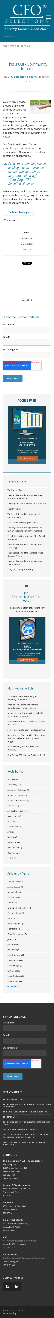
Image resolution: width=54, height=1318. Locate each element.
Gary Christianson (17, 934)
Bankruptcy (14, 842)
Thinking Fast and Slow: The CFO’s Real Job (27, 503)
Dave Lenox (14, 918)
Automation (14, 826)
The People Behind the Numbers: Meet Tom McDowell (25, 563)
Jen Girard (13, 949)
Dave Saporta (15, 923)
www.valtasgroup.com (14, 1261)
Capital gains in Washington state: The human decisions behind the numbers (25, 529)
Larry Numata (15, 981)
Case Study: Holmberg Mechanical (23, 522)
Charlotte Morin (16, 913)
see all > (14, 986)
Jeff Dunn (13, 944)
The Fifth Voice (14, 508)
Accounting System (17, 795)
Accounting (14, 784)
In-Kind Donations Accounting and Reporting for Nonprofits (23, 698)
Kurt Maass (14, 970)
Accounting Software (18, 790)
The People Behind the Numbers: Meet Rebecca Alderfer (25, 554)
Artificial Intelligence (18, 811)
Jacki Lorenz (14, 939)
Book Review (15, 847)
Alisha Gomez (15, 887)
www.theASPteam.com (14, 1244)
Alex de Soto (15, 881)
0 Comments (11, 220)
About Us (13, 779)
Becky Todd (14, 892)
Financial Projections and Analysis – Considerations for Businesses (24, 706)
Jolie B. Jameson (16, 955)
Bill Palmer (14, 897)
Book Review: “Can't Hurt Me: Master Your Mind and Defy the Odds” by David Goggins (26, 738)
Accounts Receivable (18, 800)
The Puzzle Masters (17, 490)
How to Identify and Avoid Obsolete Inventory (24, 748)
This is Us (27, 249)
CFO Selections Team (22, 76)
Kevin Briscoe (15, 960)
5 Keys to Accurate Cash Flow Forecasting (26, 729)
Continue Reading (18, 212)
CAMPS (12, 902)
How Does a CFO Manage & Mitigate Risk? (26, 755)
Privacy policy (9, 1313)
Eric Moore (14, 928)
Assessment (14, 816)
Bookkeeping (15, 853)
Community (27, 238)
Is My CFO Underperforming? (20, 569)
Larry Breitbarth (16, 976)
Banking (12, 837)
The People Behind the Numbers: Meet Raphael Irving (25, 516)
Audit (11, 821)
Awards (12, 831)
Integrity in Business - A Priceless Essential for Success (27, 723)
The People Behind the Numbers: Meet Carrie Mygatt (25, 546)
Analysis (13, 805)
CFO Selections (27, 244)
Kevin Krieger (15, 965)
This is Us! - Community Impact (27, 66)
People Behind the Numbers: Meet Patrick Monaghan (26, 538)
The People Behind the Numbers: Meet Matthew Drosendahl (25, 497)
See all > (14, 857)
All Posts (27, 300)
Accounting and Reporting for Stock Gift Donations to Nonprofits (25, 715)
